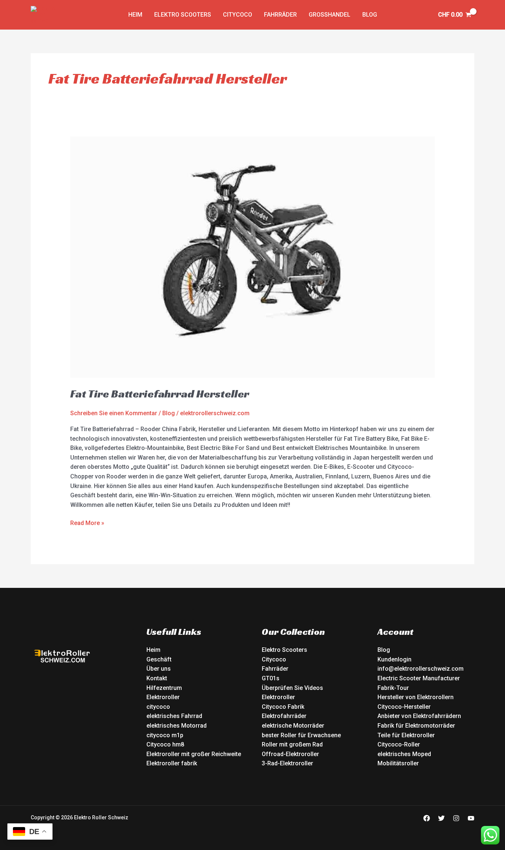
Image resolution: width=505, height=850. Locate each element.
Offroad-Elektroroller (290, 754)
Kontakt (156, 678)
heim (135, 14)
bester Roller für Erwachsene (301, 735)
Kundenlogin (394, 659)
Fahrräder (280, 14)
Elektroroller (163, 697)
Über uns (158, 668)
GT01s (270, 678)
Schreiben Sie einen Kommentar (113, 413)
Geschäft (159, 659)
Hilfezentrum (164, 687)
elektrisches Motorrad (176, 725)
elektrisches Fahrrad (174, 715)
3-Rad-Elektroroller (287, 763)
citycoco (158, 706)
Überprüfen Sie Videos (292, 687)
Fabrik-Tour (393, 687)
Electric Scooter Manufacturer (418, 678)
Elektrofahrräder (284, 715)
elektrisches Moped (404, 754)
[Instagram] (456, 818)
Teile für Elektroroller (406, 735)
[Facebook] (426, 818)
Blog (369, 14)
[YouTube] (471, 818)
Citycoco (237, 14)
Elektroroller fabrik (171, 763)
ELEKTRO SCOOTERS (182, 14)
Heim (153, 649)
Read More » (87, 522)
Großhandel (329, 14)
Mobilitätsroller (398, 763)
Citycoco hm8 (165, 744)
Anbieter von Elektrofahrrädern (419, 715)
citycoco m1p (164, 735)
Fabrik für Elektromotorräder (416, 725)
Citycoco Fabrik (283, 706)
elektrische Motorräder (293, 725)
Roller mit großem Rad (292, 744)
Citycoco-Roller (398, 744)
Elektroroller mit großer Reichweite (193, 754)
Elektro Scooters (284, 649)
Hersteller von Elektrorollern (415, 697)
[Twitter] (441, 818)
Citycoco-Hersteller (404, 706)
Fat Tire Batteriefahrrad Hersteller (159, 394)
